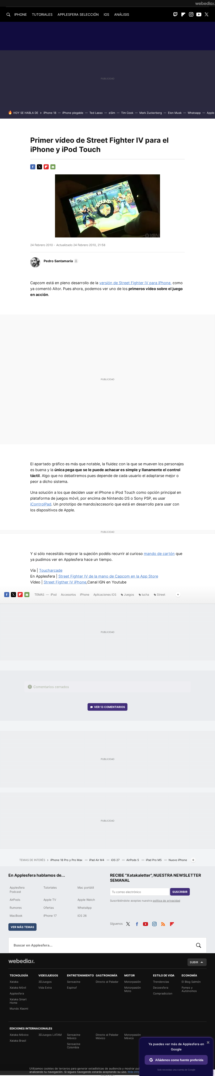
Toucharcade (50, 570)
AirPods (15, 899)
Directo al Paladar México (107, 1036)
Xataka (14, 981)
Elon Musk (175, 112)
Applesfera (17, 993)
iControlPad (40, 504)
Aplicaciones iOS (104, 594)
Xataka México (19, 1034)
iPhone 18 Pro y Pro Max (66, 860)
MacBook (16, 915)
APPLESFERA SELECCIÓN (78, 14)
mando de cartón (159, 553)
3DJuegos (45, 981)
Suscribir (179, 891)
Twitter (206, 14)
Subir (194, 962)
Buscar (198, 945)
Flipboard (183, 14)
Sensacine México (73, 1036)
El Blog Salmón (191, 981)
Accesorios (68, 594)
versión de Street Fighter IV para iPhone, (135, 283)
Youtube (198, 14)
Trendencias (161, 981)
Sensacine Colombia (73, 1045)
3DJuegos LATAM (50, 1034)
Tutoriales (50, 887)
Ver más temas (22, 927)
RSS (163, 923)
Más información (138, 1071)
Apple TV (49, 899)
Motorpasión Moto (132, 989)
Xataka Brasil (18, 1040)
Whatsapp (194, 112)
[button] (60, 260)
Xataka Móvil (18, 987)
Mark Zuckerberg (150, 112)
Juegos (129, 594)
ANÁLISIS (121, 14)
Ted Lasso (96, 112)
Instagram (191, 14)
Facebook (32, 166)
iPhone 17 (50, 915)
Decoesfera (160, 987)
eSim (112, 112)
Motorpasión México (132, 1036)
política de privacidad (166, 900)
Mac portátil (85, 887)
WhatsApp (84, 907)
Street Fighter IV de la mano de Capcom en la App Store (108, 576)
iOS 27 (115, 860)
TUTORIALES (42, 14)
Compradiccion (162, 993)
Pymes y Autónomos (189, 989)
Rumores (16, 907)
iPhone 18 (49, 112)
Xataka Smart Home (18, 1001)
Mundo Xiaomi (19, 1008)
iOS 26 (82, 915)
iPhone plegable (72, 112)
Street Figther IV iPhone (65, 582)
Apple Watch (86, 899)
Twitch (175, 14)
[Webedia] (205, 3)
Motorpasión (132, 981)
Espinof (72, 987)
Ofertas (48, 907)
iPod (54, 594)
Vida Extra (45, 987)
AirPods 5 (133, 860)
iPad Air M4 (97, 860)
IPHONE (20, 14)
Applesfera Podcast (17, 889)
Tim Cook (127, 112)
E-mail (52, 166)
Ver (109, 707)
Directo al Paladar (107, 981)
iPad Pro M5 (154, 860)
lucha (145, 594)
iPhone (84, 594)
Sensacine (73, 981)
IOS (106, 14)
